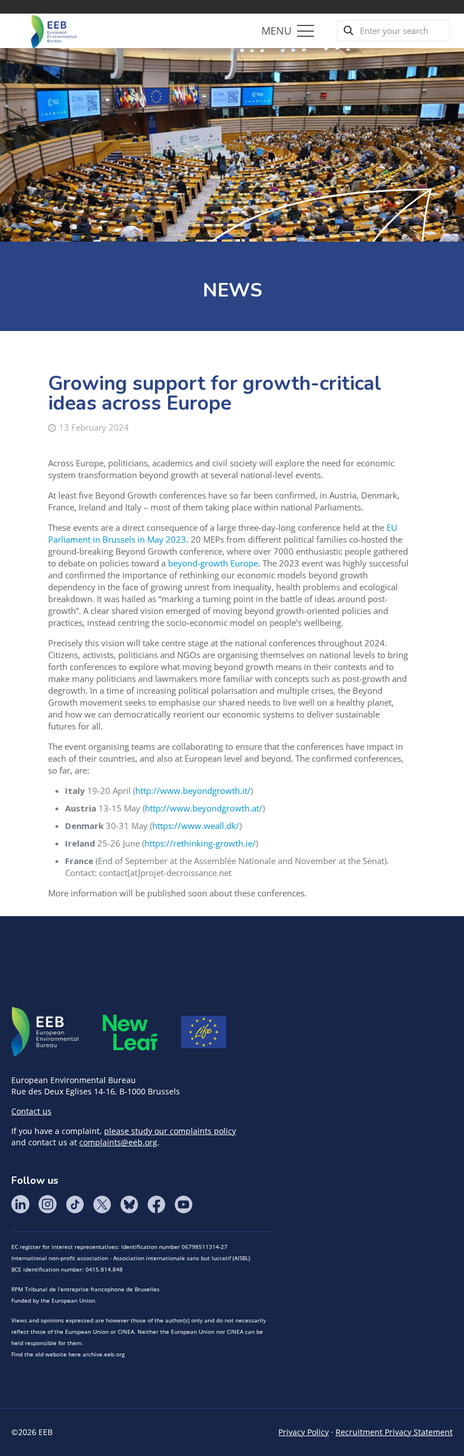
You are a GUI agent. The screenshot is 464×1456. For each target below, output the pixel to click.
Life (203, 1032)
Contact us (31, 1111)
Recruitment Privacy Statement (394, 1432)
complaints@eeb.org (118, 1142)
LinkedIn (20, 1204)
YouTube (183, 1204)
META (130, 1032)
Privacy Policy (303, 1432)
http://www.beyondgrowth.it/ (193, 790)
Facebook (156, 1204)
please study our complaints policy (170, 1131)
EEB (45, 1032)
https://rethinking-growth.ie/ (200, 843)
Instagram (47, 1204)
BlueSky (129, 1204)
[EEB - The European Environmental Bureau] (53, 31)
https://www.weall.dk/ (195, 825)
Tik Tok (75, 1204)
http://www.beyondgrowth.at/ (204, 808)
